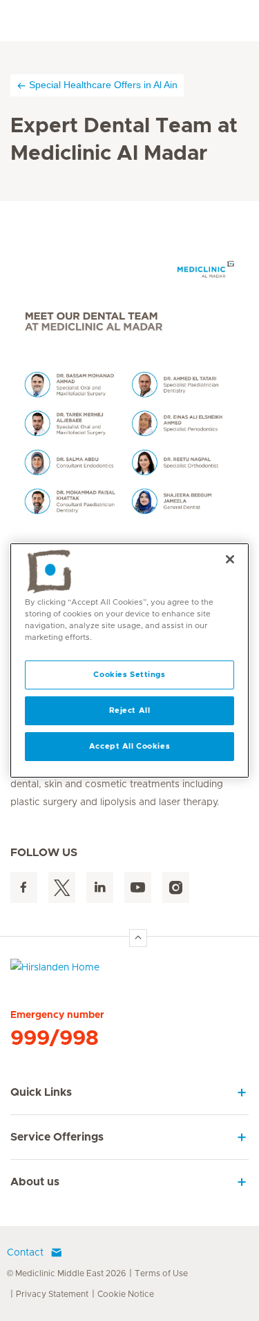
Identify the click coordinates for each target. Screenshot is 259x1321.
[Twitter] (61, 887)
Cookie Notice (125, 1294)
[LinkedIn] (99, 887)
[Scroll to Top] (138, 938)
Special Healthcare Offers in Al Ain (103, 84)
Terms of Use (161, 1273)
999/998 (54, 1038)
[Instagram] (175, 887)
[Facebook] (23, 887)
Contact (25, 1253)
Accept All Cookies (129, 746)
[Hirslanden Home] (129, 971)
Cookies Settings (129, 674)
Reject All (130, 710)
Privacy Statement (52, 1294)
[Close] (230, 559)
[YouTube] (137, 887)
